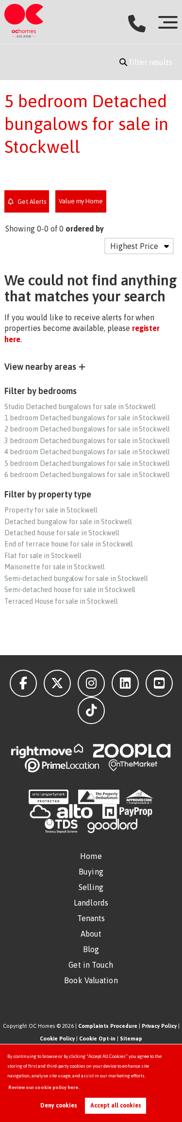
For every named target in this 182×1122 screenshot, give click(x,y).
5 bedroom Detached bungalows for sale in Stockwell (87, 463)
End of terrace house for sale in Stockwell (68, 544)
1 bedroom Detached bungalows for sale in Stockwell (87, 418)
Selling (91, 887)
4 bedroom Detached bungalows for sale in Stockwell (87, 452)
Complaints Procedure (107, 1026)
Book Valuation (90, 980)
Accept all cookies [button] (115, 1105)
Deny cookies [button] (58, 1105)
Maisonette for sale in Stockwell (54, 567)
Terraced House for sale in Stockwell (60, 601)
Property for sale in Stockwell (51, 510)
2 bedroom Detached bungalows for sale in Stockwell (87, 429)
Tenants (91, 918)
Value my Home (81, 201)
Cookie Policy (57, 1038)
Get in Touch (90, 964)
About (91, 933)
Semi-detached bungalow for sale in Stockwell (76, 578)
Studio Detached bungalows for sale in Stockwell (80, 407)
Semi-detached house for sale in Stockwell (69, 590)
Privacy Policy (159, 1026)
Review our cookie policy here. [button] (44, 1087)
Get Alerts (31, 201)
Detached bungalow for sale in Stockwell (68, 522)
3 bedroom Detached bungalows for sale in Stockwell (87, 441)
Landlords (91, 902)
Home (90, 856)
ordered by (85, 228)
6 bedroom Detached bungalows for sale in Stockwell (87, 474)
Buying (91, 871)
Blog (91, 949)
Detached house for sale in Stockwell (61, 533)
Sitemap (131, 1038)
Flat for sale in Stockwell (43, 556)
